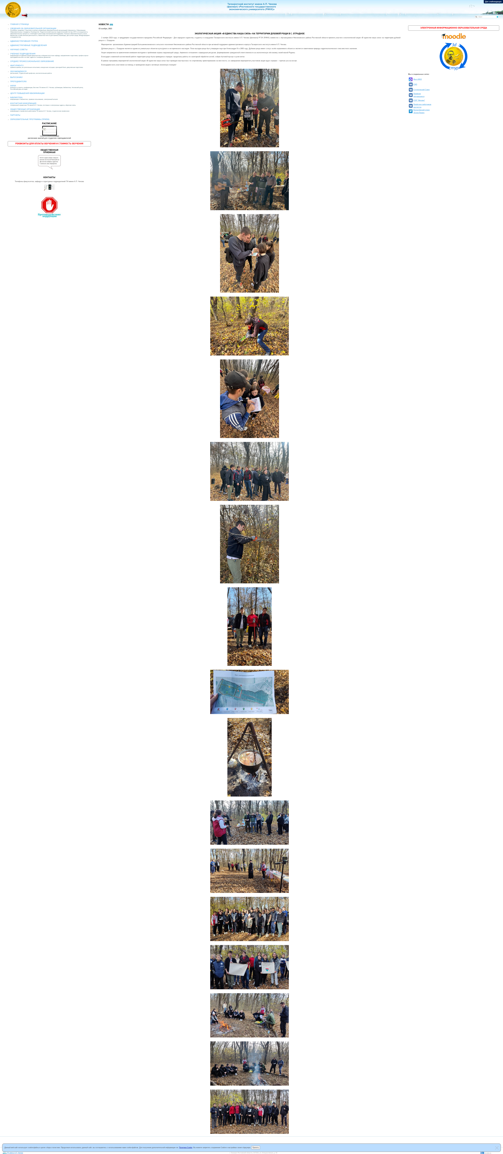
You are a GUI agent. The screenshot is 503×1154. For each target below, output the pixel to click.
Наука (13, 86)
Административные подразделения (28, 45)
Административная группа (24, 41)
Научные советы (18, 49)
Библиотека (16, 97)
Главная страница (19, 24)
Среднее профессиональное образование (32, 61)
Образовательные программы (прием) (29, 119)
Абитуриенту (17, 65)
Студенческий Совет (421, 90)
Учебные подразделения (22, 54)
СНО (415, 84)
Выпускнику (16, 77)
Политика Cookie (185, 1148)
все (111, 24)
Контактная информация (23, 103)
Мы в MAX (417, 79)
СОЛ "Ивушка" (419, 100)
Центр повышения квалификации (27, 93)
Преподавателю (18, 81)
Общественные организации (25, 109)
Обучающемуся (18, 71)
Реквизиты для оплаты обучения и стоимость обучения (49, 144)
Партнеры (15, 115)
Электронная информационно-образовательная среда (453, 28)
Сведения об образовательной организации (33, 28)
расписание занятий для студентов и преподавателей (49, 131)
